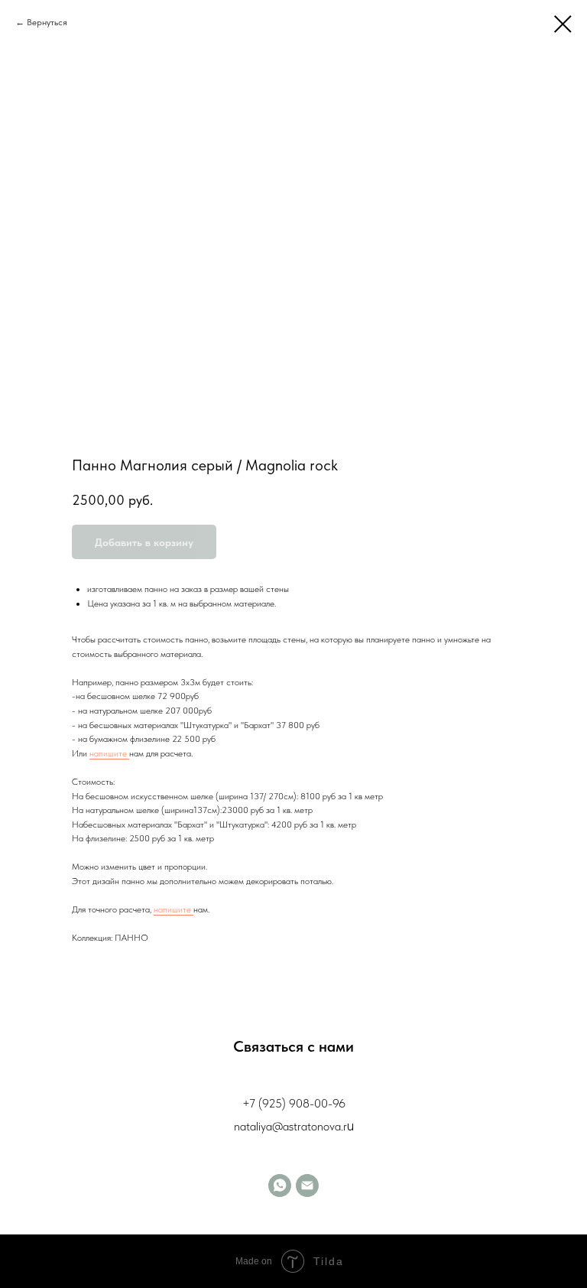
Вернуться (47, 22)
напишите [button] (109, 753)
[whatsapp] (279, 1185)
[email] (307, 1185)
